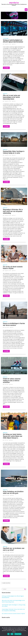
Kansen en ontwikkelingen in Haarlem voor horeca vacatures (14, 324)
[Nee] (26, 631)
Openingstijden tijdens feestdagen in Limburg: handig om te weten (13, 152)
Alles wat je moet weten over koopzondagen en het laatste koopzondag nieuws (11, 97)
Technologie (5, 38)
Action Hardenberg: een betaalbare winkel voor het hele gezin (13, 492)
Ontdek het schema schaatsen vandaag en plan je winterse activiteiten (11, 380)
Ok (8, 634)
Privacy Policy (18, 634)
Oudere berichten (6, 583)
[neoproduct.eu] (14, 18)
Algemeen (5, 93)
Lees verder (6, 67)
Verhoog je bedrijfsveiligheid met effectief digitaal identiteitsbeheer (13, 41)
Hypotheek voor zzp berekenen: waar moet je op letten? (13, 549)
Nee (12, 634)
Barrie (14, 44)
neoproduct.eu (14, 2)
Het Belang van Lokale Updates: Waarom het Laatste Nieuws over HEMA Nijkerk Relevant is (12, 436)
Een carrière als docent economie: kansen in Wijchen (13, 267)
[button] (26, 9)
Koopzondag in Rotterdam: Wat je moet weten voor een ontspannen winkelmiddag (13, 211)
